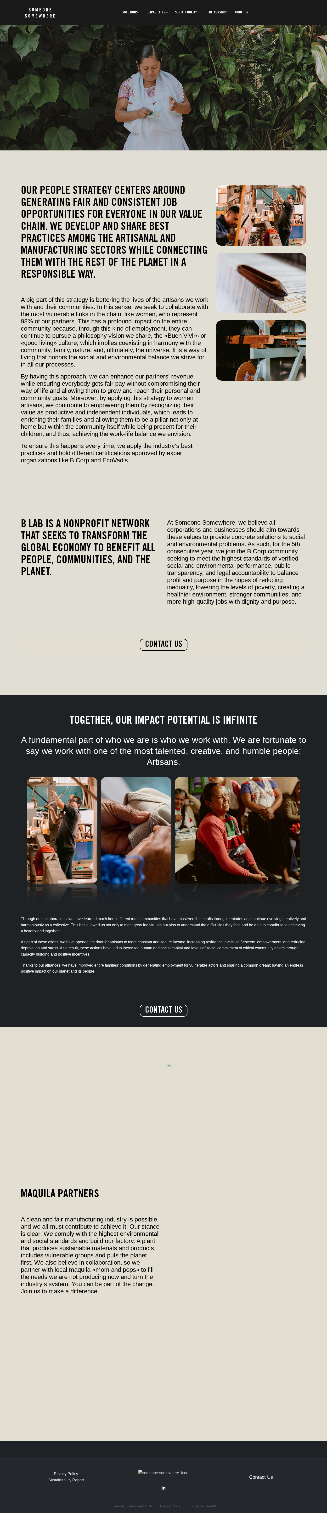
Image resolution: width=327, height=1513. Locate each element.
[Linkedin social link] (163, 1487)
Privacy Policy (66, 1474)
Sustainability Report (66, 1480)
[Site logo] (40, 12)
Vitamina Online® (202, 1506)
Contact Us (261, 1477)
